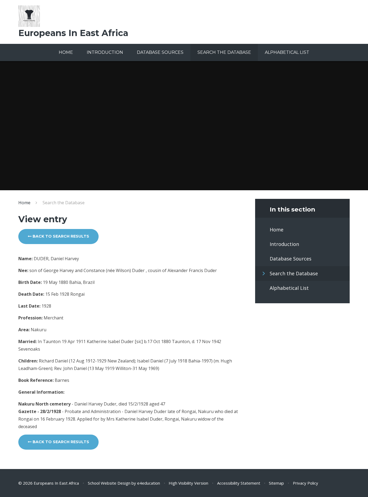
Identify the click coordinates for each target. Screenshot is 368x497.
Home (24, 203)
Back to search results (60, 236)
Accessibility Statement (238, 483)
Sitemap (276, 483)
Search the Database (64, 203)
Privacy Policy (305, 483)
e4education (148, 483)
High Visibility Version (188, 483)
